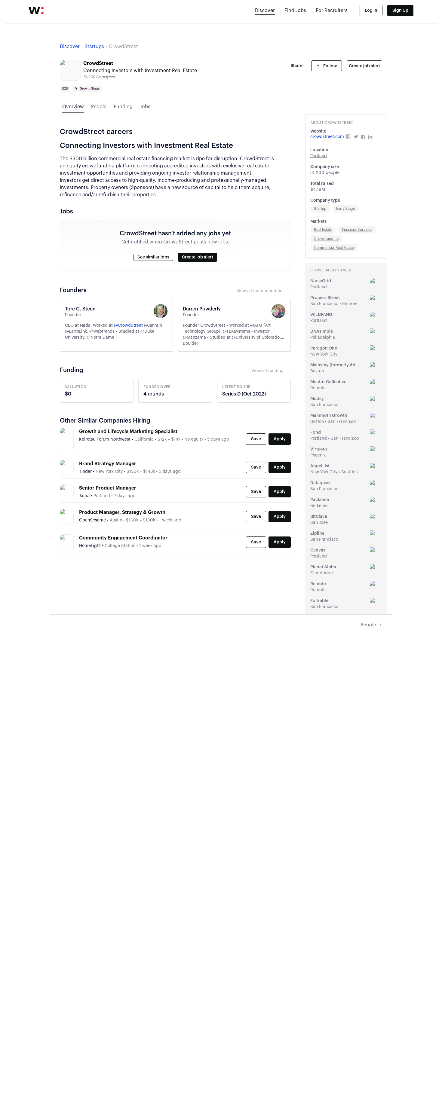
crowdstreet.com (327, 137)
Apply (280, 439)
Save (256, 439)
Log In (371, 10)
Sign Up (400, 10)
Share (296, 66)
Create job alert (364, 66)
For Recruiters (332, 10)
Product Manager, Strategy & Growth (122, 512)
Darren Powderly (202, 309)
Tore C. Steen (80, 309)
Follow (329, 66)
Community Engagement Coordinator (123, 538)
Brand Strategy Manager (107, 463)
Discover (265, 10)
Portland (318, 156)
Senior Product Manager (107, 488)
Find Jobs (295, 10)
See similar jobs (153, 257)
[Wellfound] (36, 10)
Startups (94, 46)
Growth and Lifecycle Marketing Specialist (128, 431)
